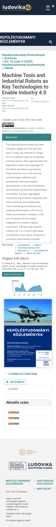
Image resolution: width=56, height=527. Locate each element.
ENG (48, 9)
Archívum (10, 58)
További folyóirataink (22, 373)
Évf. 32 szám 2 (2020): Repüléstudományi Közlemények (23, 63)
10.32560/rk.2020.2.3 (40, 101)
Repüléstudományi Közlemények (17, 39)
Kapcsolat (44, 488)
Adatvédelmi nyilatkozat (45, 482)
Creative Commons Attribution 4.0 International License (23, 129)
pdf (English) (17, 381)
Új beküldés (13, 388)
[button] (53, 6)
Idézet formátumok (12, 274)
